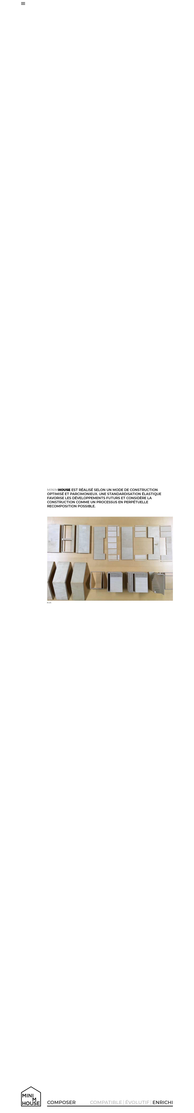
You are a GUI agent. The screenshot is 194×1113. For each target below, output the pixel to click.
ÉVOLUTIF (137, 1102)
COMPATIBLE (106, 1102)
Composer (61, 1102)
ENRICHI (162, 1102)
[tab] (61, 1102)
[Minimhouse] (32, 1096)
